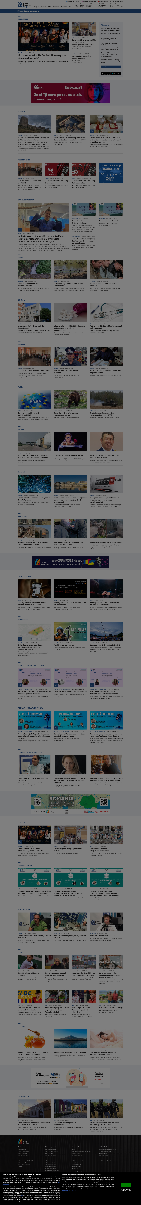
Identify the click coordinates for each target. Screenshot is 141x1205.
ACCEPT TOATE (126, 1185)
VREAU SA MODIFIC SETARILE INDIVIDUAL (125, 1190)
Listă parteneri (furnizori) (69, 1190)
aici (22, 1195)
